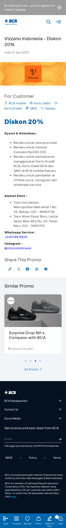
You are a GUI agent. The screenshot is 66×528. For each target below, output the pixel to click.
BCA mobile (17, 103)
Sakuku (50, 108)
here (13, 496)
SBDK (8, 457)
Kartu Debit (42, 103)
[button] (26, 361)
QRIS (33, 108)
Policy (33, 457)
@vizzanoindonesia (17, 248)
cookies (20, 9)
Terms (57, 457)
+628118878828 (15, 237)
